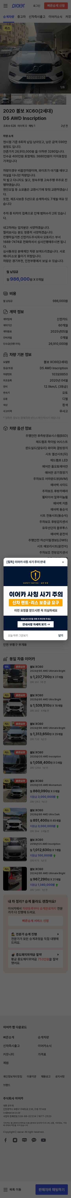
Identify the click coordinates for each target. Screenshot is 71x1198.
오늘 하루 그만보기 (18, 635)
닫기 (60, 635)
